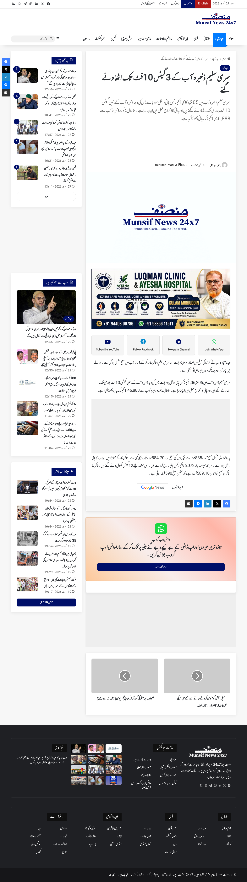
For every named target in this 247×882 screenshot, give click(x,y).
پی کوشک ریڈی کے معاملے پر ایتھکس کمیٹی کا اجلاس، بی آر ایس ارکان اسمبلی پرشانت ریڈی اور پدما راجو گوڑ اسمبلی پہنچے (58, 359)
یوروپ (92, 844)
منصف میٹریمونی (144, 767)
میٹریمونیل (188, 3)
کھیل (113, 39)
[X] (224, 785)
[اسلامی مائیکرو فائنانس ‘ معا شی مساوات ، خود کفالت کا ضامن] (27, 127)
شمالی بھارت (171, 852)
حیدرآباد (219, 39)
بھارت (147, 828)
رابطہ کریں (175, 3)
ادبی (39, 828)
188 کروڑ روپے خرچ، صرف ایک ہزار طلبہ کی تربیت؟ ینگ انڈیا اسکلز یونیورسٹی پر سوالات (60, 384)
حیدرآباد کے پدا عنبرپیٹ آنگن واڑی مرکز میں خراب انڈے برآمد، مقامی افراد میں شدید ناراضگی (58, 149)
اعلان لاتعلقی (167, 875)
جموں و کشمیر (171, 836)
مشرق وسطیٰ (116, 844)
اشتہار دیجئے (162, 3)
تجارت (63, 836)
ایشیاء (119, 836)
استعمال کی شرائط (148, 3)
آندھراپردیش (200, 836)
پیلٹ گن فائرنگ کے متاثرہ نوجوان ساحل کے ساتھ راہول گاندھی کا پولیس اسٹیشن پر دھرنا (59, 515)
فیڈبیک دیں (123, 875)
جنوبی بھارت (145, 836)
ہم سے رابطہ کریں (168, 775)
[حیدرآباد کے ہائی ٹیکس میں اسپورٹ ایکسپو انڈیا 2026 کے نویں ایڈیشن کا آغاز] (114, 780)
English (203, 3)
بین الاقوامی (182, 39)
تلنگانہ (228, 836)
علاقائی (207, 39)
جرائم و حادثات (164, 39)
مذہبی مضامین (144, 39)
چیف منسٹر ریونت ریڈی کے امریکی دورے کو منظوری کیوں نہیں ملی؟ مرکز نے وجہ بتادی (59, 489)
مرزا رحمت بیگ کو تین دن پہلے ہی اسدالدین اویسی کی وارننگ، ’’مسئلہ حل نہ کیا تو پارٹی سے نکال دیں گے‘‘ (58, 77)
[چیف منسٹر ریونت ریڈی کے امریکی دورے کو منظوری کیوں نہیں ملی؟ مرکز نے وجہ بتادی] (27, 487)
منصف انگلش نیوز (169, 767)
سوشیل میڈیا (127, 39)
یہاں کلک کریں (161, 567)
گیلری (38, 852)
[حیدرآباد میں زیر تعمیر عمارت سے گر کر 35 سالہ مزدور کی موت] (27, 538)
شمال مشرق (145, 844)
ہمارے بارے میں (142, 760)
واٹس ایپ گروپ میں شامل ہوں (141, 785)
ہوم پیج (173, 760)
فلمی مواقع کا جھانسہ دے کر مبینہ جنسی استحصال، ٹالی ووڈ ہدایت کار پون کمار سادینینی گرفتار (60, 175)
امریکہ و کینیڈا (90, 828)
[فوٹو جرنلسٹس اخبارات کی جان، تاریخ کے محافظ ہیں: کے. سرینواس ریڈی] (27, 584)
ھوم (231, 39)
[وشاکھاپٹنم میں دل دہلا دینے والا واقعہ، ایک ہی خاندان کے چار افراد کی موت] (27, 408)
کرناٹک (228, 844)
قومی (196, 39)
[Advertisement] (160, 144)
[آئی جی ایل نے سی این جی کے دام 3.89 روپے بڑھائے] (79, 769)
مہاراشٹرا (202, 844)
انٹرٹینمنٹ (100, 39)
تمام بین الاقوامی (114, 828)
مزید (85, 39)
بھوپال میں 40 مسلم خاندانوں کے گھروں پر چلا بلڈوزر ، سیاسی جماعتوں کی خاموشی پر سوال (59, 560)
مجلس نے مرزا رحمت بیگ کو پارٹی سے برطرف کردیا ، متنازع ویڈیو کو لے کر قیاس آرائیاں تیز (59, 103)
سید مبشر (213, 165)
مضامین (63, 828)
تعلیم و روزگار (35, 836)
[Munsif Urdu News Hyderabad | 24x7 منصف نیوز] (215, 19)
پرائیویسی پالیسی (153, 875)
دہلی (175, 844)
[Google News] (152, 487)
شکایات (112, 875)
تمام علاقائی (226, 828)
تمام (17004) (46, 602)
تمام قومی (172, 828)
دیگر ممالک (91, 836)
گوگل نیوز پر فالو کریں (167, 783)
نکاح (64, 852)
